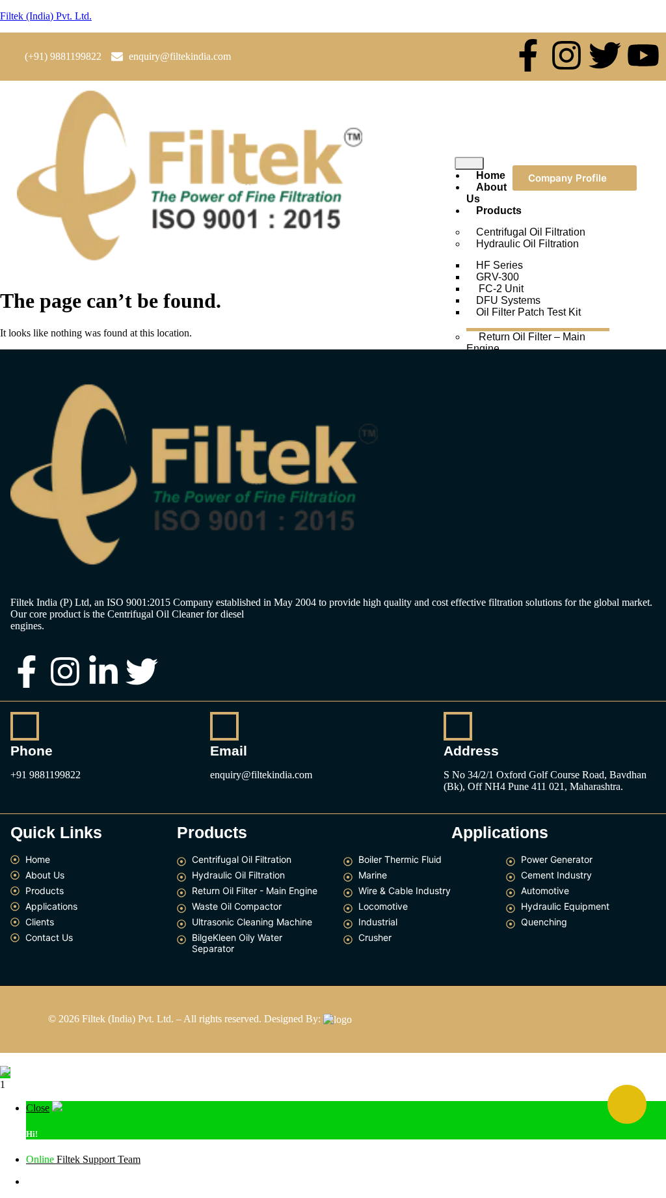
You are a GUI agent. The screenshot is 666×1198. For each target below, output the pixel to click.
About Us (486, 193)
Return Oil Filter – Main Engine (525, 342)
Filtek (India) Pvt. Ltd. (46, 15)
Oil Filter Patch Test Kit (528, 312)
